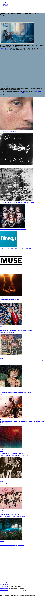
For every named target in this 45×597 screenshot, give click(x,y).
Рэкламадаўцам (5, 581)
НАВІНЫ (4, 3)
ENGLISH (4, 6)
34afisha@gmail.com (4, 586)
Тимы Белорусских (4, 48)
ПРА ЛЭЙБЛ (5, 5)
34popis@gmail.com (6, 584)
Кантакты (4, 580)
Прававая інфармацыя (7, 582)
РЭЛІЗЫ (4, 1)
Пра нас (4, 579)
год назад (9, 49)
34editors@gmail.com (4, 588)
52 (3, 557)
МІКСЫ (4, 2)
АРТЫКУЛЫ (5, 4)
